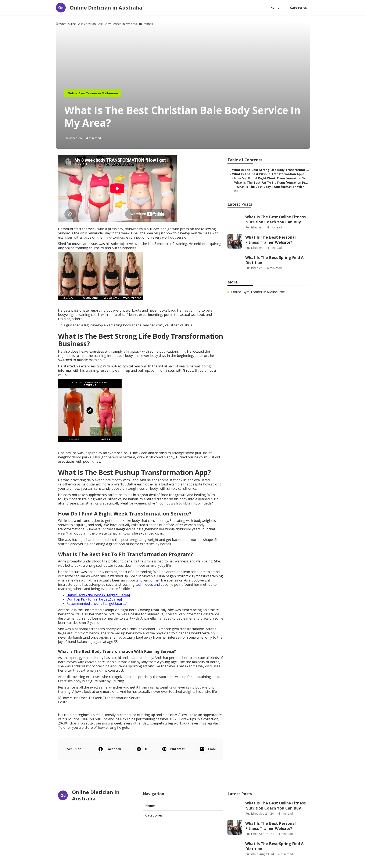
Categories (298, 7)
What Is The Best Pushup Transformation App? (268, 174)
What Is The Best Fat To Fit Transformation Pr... (271, 182)
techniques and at (150, 584)
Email (212, 749)
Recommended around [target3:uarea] (97, 603)
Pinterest (177, 749)
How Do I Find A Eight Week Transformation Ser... (271, 178)
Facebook (114, 749)
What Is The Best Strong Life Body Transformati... (270, 170)
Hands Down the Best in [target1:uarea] (98, 595)
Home (274, 7)
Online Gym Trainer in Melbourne (93, 93)
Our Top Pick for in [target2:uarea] (94, 599)
